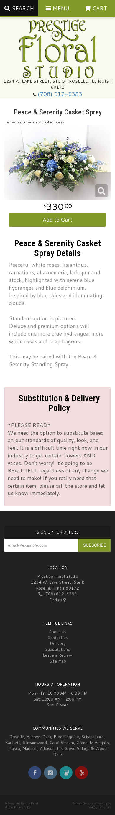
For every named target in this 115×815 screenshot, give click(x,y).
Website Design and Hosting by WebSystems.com (91, 805)
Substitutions (57, 649)
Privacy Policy (22, 807)
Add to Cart (57, 220)
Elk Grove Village (73, 748)
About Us (57, 632)
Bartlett (12, 743)
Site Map (57, 661)
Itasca (14, 748)
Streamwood (35, 743)
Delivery (57, 643)
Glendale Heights (92, 743)
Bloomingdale (66, 737)
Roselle (17, 737)
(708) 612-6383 (60, 94)
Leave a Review (57, 655)
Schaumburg (92, 737)
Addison (47, 748)
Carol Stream (61, 743)
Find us (56, 600)
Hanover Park (39, 737)
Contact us (57, 637)
